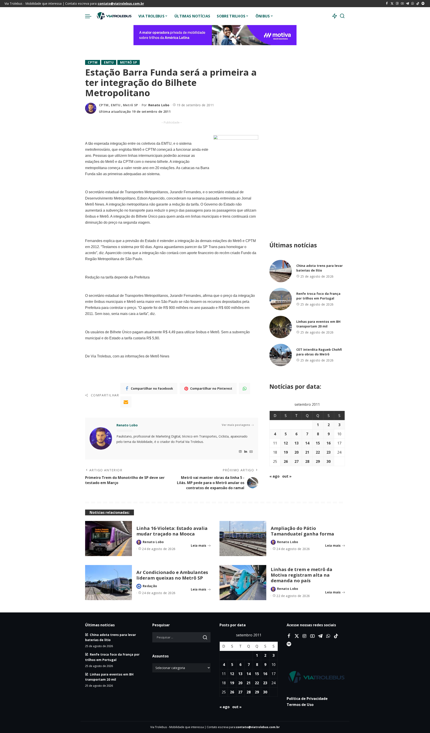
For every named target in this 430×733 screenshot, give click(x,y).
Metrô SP (128, 62)
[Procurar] (342, 16)
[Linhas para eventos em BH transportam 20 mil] (280, 327)
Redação (150, 586)
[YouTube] (402, 3)
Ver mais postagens (236, 425)
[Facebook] (386, 3)
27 (297, 461)
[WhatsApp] (412, 3)
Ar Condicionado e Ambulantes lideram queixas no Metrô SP (172, 575)
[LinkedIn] (245, 452)
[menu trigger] (90, 16)
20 (297, 452)
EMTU (109, 62)
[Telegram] (407, 3)
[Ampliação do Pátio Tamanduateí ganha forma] (242, 538)
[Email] (125, 402)
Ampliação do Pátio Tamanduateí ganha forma (302, 531)
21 (307, 452)
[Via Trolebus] (114, 16)
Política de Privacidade (307, 698)
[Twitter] (392, 3)
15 (318, 443)
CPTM (92, 62)
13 (297, 443)
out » (287, 476)
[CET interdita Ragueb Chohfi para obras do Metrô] (280, 355)
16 (329, 443)
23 (329, 452)
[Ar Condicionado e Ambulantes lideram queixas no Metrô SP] (108, 582)
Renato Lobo (159, 105)
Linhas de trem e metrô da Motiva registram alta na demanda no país (301, 575)
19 (286, 452)
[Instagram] (397, 3)
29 (318, 461)
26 (286, 461)
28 (307, 461)
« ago (274, 476)
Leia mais (198, 545)
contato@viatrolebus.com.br (121, 3)
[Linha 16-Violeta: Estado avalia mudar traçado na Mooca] (108, 538)
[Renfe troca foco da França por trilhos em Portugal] (280, 299)
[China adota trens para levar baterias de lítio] (280, 271)
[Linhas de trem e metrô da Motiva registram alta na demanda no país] (242, 582)
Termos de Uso (300, 704)
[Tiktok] (417, 3)
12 (286, 443)
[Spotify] (423, 3)
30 (329, 461)
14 (307, 443)
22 (318, 452)
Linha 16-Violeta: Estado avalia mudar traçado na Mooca (172, 531)
